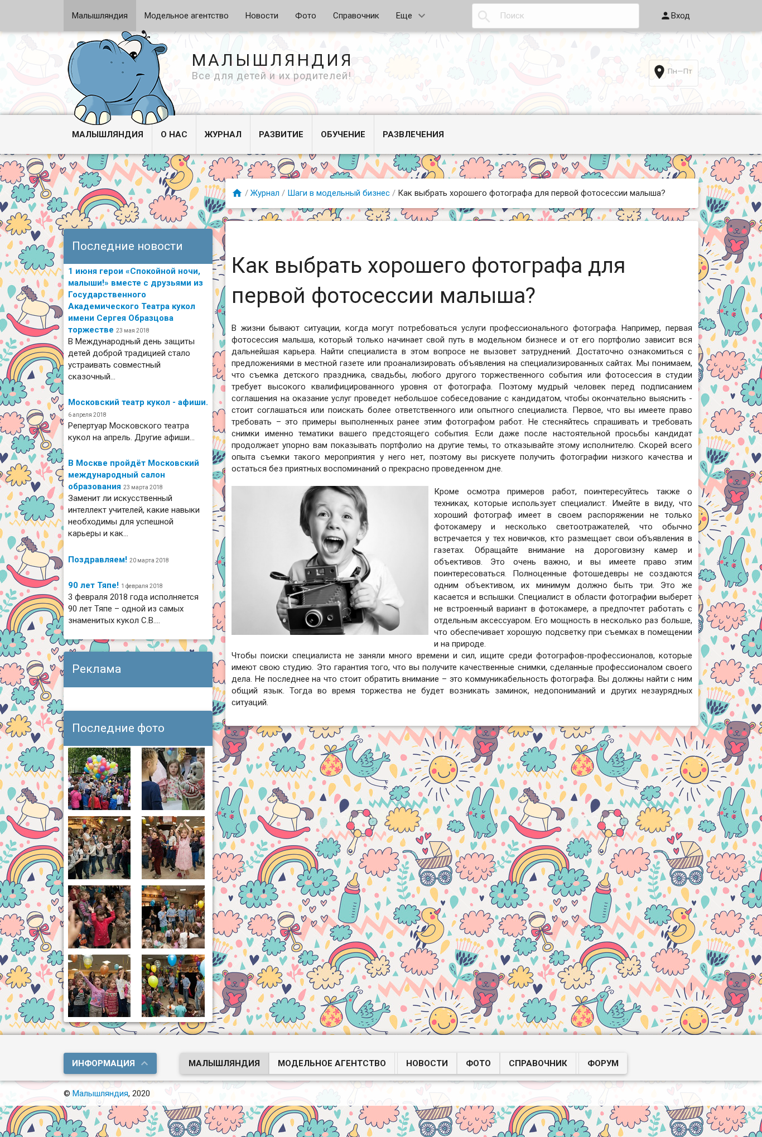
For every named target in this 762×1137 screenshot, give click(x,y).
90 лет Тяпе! (93, 585)
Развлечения (413, 134)
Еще (404, 16)
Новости (261, 16)
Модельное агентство (186, 16)
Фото (305, 16)
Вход (680, 16)
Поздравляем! (97, 560)
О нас (174, 134)
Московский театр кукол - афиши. (138, 402)
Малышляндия (100, 16)
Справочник (356, 16)
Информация (103, 1063)
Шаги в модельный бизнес (338, 193)
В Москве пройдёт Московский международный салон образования (133, 475)
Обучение (343, 134)
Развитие (281, 134)
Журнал (223, 134)
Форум (603, 1063)
